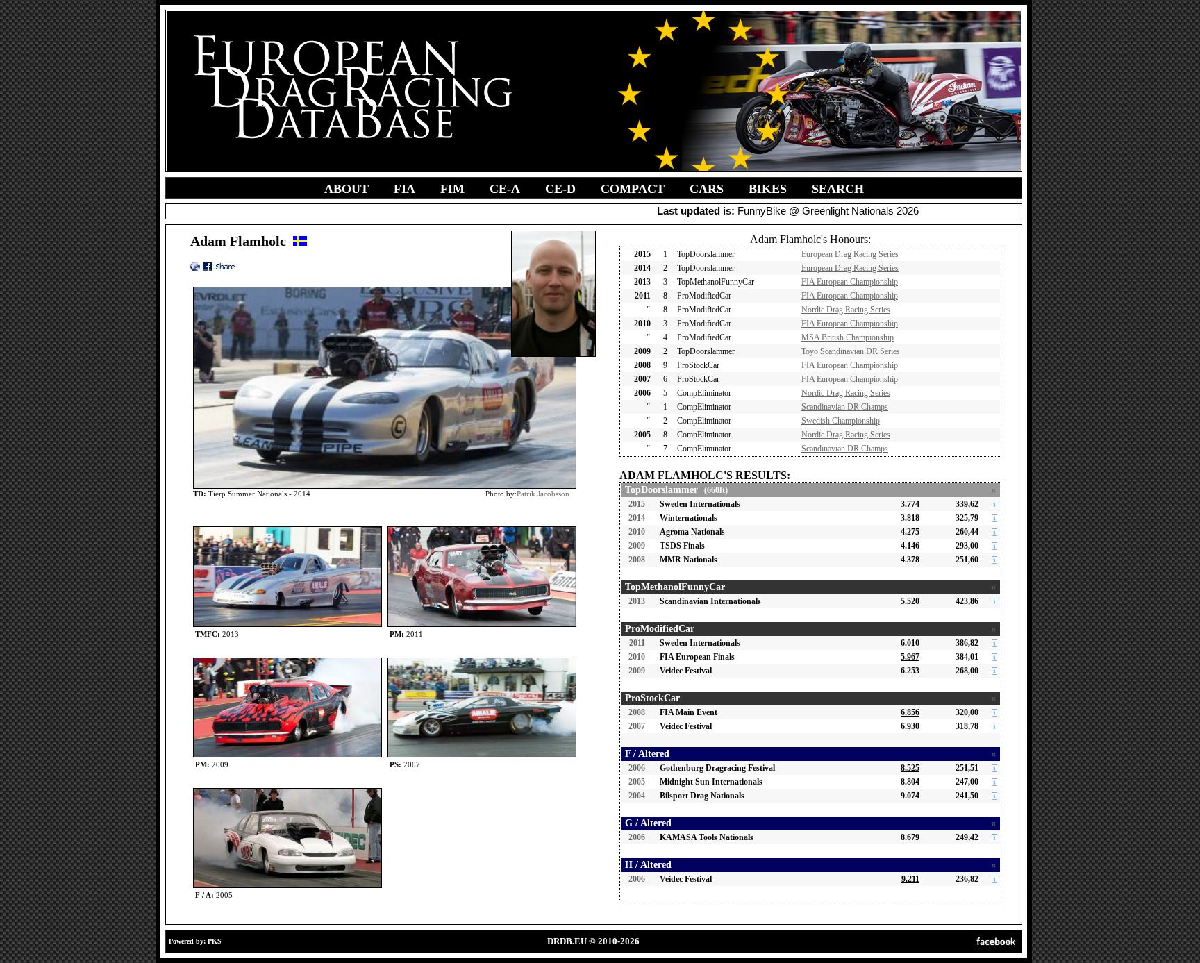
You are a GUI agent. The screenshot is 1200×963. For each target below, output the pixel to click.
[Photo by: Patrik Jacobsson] (287, 529)
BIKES (768, 189)
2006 (636, 768)
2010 (636, 532)
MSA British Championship (847, 337)
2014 (636, 518)
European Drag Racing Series (850, 254)
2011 (637, 643)
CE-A (505, 189)
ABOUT (346, 189)
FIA (404, 189)
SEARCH (838, 189)
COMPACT (633, 189)
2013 (636, 601)
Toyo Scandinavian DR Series (850, 351)
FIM (452, 189)
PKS (215, 941)
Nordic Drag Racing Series (845, 310)
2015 (636, 504)
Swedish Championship (840, 421)
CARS (707, 189)
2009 (636, 546)
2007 (636, 726)
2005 (636, 782)
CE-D (560, 189)
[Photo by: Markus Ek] (287, 661)
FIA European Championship (849, 282)
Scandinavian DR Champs (844, 407)
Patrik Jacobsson (543, 493)
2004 (636, 796)
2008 (636, 559)
